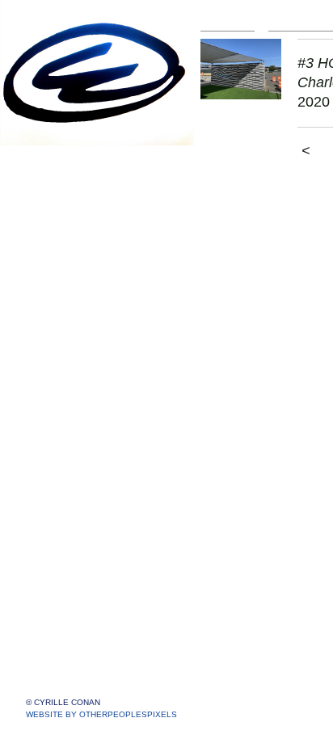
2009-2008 (67, 491)
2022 (50, 259)
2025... (55, 201)
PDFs (42, 588)
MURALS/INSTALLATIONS (112, 181)
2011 (50, 453)
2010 (50, 472)
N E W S (50, 530)
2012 (50, 433)
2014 (50, 394)
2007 (50, 511)
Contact (48, 549)
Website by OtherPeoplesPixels (101, 714)
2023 (50, 239)
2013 (50, 414)
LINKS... (50, 569)
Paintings (53, 162)
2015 (50, 375)
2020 (50, 297)
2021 (50, 278)
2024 (50, 220)
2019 (50, 317)
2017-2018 (67, 336)
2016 (50, 356)
